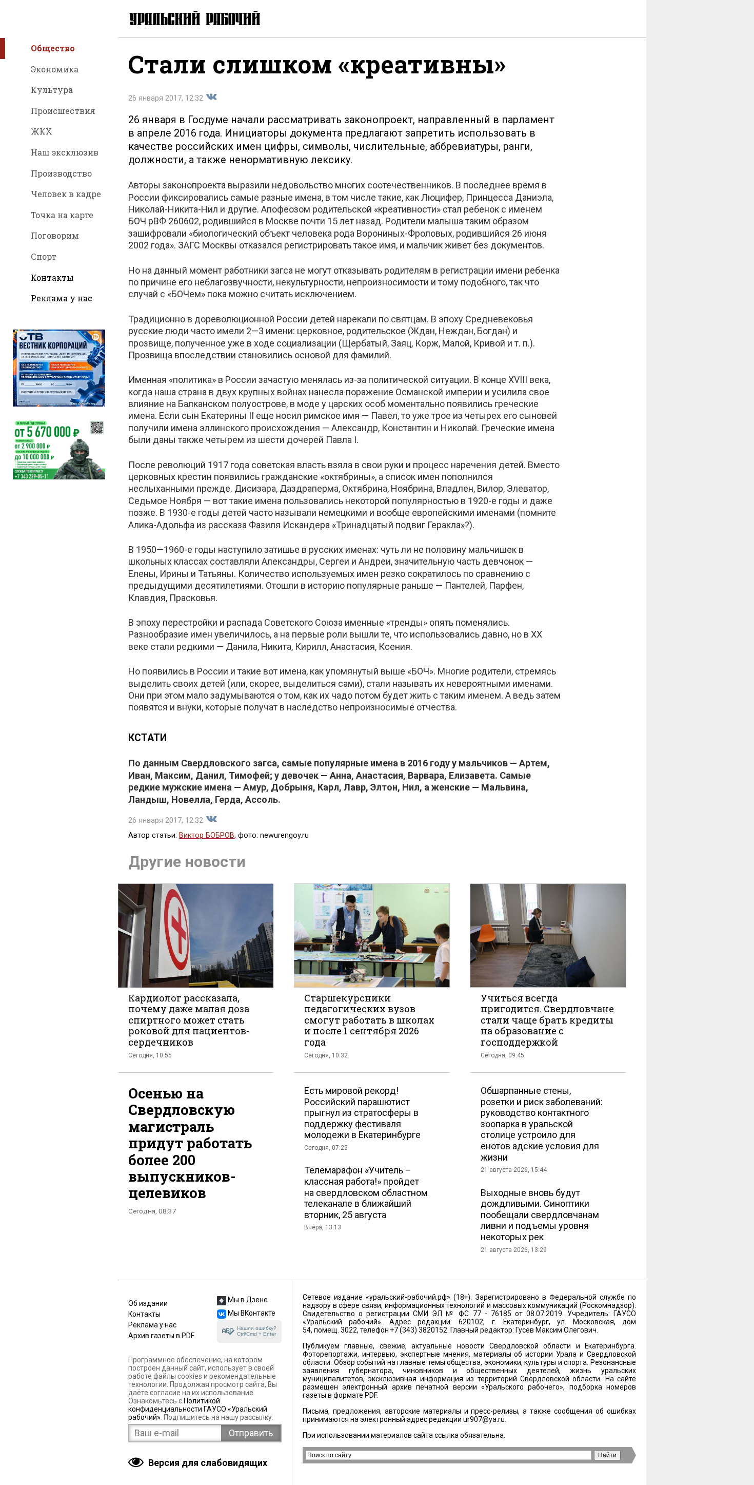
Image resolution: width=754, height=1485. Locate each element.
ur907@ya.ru (484, 1419)
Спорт (43, 256)
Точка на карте (62, 214)
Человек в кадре (66, 193)
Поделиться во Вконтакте (211, 97)
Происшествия (63, 110)
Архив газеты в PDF (161, 1336)
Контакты (52, 277)
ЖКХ (41, 131)
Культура (52, 89)
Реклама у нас (61, 298)
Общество (53, 48)
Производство (61, 173)
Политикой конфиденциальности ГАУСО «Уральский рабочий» (197, 1409)
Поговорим (55, 235)
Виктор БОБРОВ (206, 835)
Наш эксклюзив (64, 152)
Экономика (54, 69)
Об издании (148, 1303)
